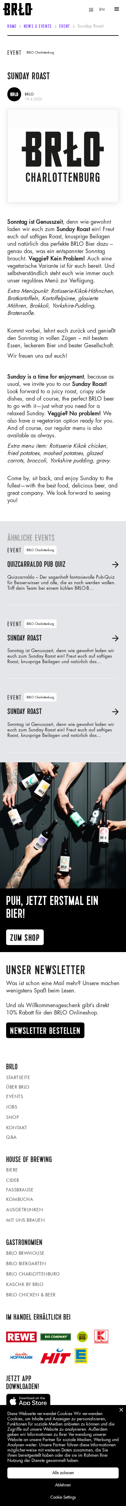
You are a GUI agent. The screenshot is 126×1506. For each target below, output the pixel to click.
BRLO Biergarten (26, 1263)
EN (102, 9)
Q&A (11, 1137)
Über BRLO (18, 1087)
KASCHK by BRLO (24, 1284)
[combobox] (91, 9)
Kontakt (16, 1127)
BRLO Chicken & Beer (31, 1294)
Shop (12, 1117)
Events (14, 1096)
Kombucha (19, 1199)
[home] (16, 9)
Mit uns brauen (25, 1220)
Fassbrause (19, 1189)
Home (12, 26)
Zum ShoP (25, 938)
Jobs (11, 1107)
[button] (117, 9)
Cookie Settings (63, 1497)
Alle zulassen (63, 1473)
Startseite (18, 1077)
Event (64, 26)
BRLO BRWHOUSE (25, 1253)
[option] (102, 9)
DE (91, 9)
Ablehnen (63, 1485)
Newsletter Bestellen (45, 1031)
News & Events (38, 26)
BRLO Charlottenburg (33, 1274)
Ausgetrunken (24, 1209)
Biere (12, 1170)
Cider (12, 1180)
